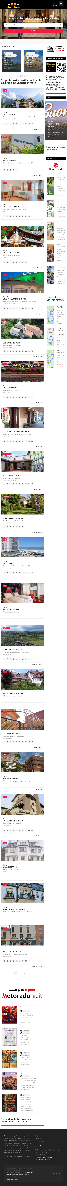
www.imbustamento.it (13, 1179)
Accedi (54, 5)
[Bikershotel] (13, 5)
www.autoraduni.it (12, 1177)
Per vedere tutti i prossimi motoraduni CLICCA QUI (16, 1120)
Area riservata (40, 1138)
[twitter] (59, 1174)
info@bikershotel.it (44, 1159)
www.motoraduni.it (26, 1172)
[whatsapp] (51, 1174)
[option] (11, 61)
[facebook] (54, 1174)
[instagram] (57, 1174)
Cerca (33, 31)
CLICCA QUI (51, 149)
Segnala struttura (41, 1136)
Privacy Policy (40, 1141)
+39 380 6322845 (47, 1157)
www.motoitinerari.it (12, 1174)
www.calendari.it (22, 1177)
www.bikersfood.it (24, 1174)
